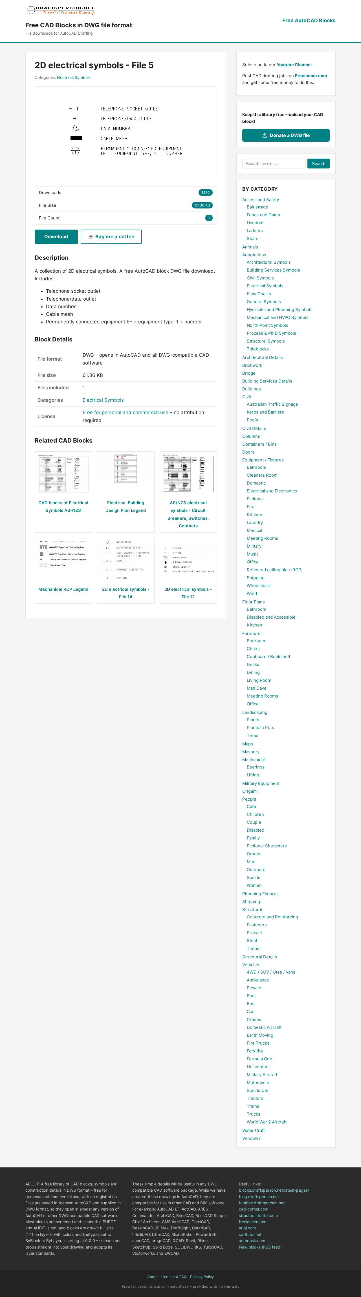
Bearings (256, 767)
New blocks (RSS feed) (260, 1247)
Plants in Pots (260, 727)
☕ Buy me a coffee (111, 236)
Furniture (251, 633)
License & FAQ (174, 1276)
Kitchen (254, 514)
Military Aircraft (262, 1074)
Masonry (250, 751)
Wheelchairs (259, 585)
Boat (251, 995)
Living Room (259, 680)
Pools (252, 420)
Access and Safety (260, 199)
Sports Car (257, 1090)
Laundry (255, 522)
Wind (252, 593)
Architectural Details (262, 357)
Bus (250, 1003)
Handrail (255, 222)
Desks (253, 664)
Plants (253, 719)
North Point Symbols (267, 325)
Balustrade (257, 207)
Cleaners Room (262, 475)
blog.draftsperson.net (259, 1196)
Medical (254, 530)
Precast (254, 932)
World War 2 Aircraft (267, 1122)
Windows (251, 1138)
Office (253, 562)
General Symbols (264, 301)
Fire (251, 506)
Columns (251, 436)
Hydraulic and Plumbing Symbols (279, 309)
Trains (253, 1106)
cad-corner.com (253, 1209)
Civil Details (254, 428)
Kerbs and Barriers (265, 412)
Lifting (253, 775)
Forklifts (255, 1051)
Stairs (252, 238)
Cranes (254, 1019)
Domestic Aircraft (264, 1027)
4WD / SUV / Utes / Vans (271, 972)
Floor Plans (253, 602)
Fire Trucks (258, 1043)
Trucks (253, 1114)
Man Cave (257, 688)
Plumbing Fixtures (260, 893)
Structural (252, 909)
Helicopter (257, 1066)
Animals (250, 247)
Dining (253, 672)
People (249, 799)
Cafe (251, 806)
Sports (253, 877)
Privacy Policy (202, 1276)
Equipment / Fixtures (263, 460)
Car (250, 1011)
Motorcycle (258, 1082)
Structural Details (259, 957)
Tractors (255, 1098)
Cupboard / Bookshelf (268, 656)
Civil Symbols (260, 278)
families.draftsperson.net (262, 1202)
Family (253, 838)
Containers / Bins (259, 444)
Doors (248, 452)
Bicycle (254, 987)
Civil (246, 396)
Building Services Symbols (273, 270)
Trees (252, 735)
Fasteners (257, 924)
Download (56, 236)
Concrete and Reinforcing (272, 917)
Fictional (255, 498)
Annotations (254, 254)
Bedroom (256, 640)
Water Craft (253, 1130)
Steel (252, 940)
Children (255, 814)
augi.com (247, 1227)
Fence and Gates (263, 214)
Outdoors (256, 869)
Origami (250, 791)
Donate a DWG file (290, 135)
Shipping (256, 577)
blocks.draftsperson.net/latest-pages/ (274, 1190)
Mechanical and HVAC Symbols (278, 317)
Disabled (255, 830)
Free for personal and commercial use (125, 412)
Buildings (251, 389)
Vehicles (250, 964)
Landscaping (254, 712)
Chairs (253, 648)
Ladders (255, 230)
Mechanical (253, 759)
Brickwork (252, 365)
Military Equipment (260, 783)
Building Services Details (267, 381)
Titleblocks (258, 349)
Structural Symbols (266, 341)
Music (253, 554)
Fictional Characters (267, 846)
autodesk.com (252, 1240)
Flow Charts (259, 293)
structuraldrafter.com (258, 1215)
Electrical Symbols (74, 77)
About (152, 1276)
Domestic (256, 483)
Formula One (259, 1058)
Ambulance (258, 980)
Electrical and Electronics (272, 491)
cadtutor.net (250, 1234)
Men (251, 861)
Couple (254, 822)
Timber (254, 948)
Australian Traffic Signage (272, 404)
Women (254, 885)
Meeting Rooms (262, 538)
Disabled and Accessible (271, 617)
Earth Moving (260, 1035)
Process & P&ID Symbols (271, 333)
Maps (247, 744)
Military (254, 546)
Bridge (249, 373)
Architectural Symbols (269, 262)
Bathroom (256, 467)
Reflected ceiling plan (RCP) (275, 569)
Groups (254, 853)
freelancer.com (252, 1221)
